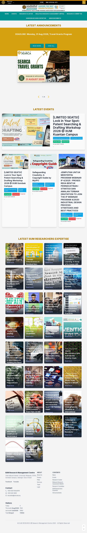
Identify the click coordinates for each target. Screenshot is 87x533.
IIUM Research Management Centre (20, 473)
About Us (39, 475)
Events (14, 14)
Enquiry (39, 477)
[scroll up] (84, 526)
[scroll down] (84, 529)
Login (38, 487)
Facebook (8, 482)
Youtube (16, 482)
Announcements (55, 18)
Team (38, 484)
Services (39, 482)
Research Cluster (26, 14)
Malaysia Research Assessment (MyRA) (50, 14)
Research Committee (74, 14)
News (7, 14)
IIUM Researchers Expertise (36, 18)
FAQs (38, 479)
